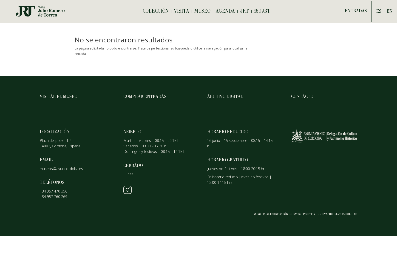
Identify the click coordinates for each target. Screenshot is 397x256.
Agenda (225, 11)
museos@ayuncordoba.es (61, 168)
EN (389, 11)
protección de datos (286, 214)
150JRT (262, 11)
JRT (244, 11)
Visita (181, 11)
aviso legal (261, 214)
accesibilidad (347, 214)
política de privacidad (319, 214)
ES (378, 11)
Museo (202, 11)
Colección (156, 11)
